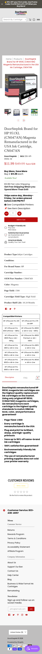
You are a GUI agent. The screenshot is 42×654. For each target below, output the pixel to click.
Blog (10, 579)
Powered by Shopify (15, 642)
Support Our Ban (15, 566)
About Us (12, 562)
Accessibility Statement (19, 547)
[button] (30, 19)
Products (18, 59)
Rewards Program (16, 534)
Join (31, 609)
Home (9, 59)
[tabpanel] (21, 424)
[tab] (9, 378)
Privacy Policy (14, 542)
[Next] (23, 120)
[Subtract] (6, 214)
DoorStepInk (10, 156)
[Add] (19, 214)
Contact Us (13, 571)
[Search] (25, 20)
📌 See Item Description (17, 208)
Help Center (13, 575)
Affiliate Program (15, 551)
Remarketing (13, 590)
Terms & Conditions (17, 538)
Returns (11, 530)
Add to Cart (21, 220)
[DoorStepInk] (21, 12)
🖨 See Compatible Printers (19, 204)
